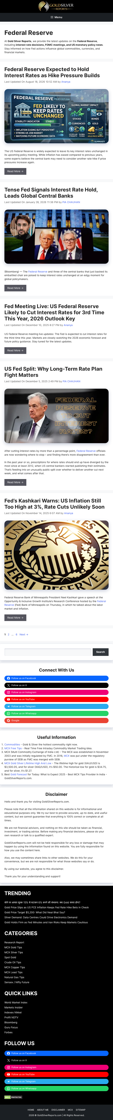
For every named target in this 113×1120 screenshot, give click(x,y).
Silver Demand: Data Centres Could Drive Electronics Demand (40, 917)
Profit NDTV (11, 1017)
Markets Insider (13, 1007)
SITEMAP (80, 1109)
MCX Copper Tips (14, 967)
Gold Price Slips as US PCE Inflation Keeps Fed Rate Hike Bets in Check (46, 907)
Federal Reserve (37, 271)
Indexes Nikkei (13, 1012)
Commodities (12, 744)
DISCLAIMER (58, 1109)
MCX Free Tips (13, 748)
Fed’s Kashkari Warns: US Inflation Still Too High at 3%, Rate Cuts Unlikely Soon (54, 504)
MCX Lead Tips (13, 972)
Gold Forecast (18, 774)
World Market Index (15, 1002)
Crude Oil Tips (12, 962)
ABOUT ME (43, 1109)
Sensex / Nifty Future (16, 982)
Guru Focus (11, 1027)
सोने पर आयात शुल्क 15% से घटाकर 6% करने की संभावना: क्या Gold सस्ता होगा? (42, 902)
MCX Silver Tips (13, 952)
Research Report (14, 942)
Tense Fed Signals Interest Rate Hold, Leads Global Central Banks (51, 192)
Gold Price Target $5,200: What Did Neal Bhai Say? (34, 912)
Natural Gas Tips (14, 977)
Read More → (15, 171)
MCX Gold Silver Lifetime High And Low (27, 763)
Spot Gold (10, 957)
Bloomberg (10, 1022)
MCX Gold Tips (13, 947)
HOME (31, 1109)
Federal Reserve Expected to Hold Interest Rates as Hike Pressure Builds (52, 72)
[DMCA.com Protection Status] (13, 1098)
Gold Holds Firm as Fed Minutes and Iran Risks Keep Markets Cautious (46, 922)
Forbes (8, 1032)
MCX (66, 755)
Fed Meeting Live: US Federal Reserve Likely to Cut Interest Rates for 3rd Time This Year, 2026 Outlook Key (54, 312)
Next (24, 634)
